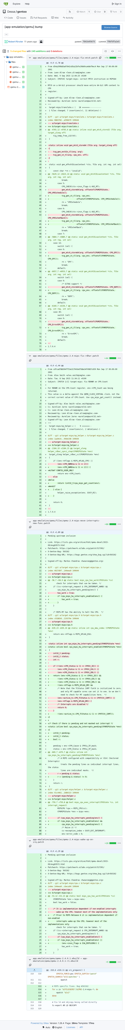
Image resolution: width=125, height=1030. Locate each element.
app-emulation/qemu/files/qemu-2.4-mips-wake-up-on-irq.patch (63, 840)
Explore (16, 3)
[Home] (6, 4)
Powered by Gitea (40, 1023)
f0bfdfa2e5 (113, 41)
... (6, 34)
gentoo (22, 11)
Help (27, 3)
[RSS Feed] (69, 11)
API (81, 1027)
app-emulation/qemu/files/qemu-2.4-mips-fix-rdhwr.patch (66, 356)
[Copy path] (100, 58)
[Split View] (112, 51)
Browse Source (110, 27)
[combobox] (105, 51)
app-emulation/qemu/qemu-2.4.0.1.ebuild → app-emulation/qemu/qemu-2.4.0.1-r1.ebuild (60, 959)
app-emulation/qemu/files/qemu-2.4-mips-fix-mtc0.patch (65, 58)
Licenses (70, 1027)
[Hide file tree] (4, 51)
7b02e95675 (89, 41)
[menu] (119, 51)
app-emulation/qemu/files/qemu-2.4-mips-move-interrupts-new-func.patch (66, 521)
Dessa (11, 11)
